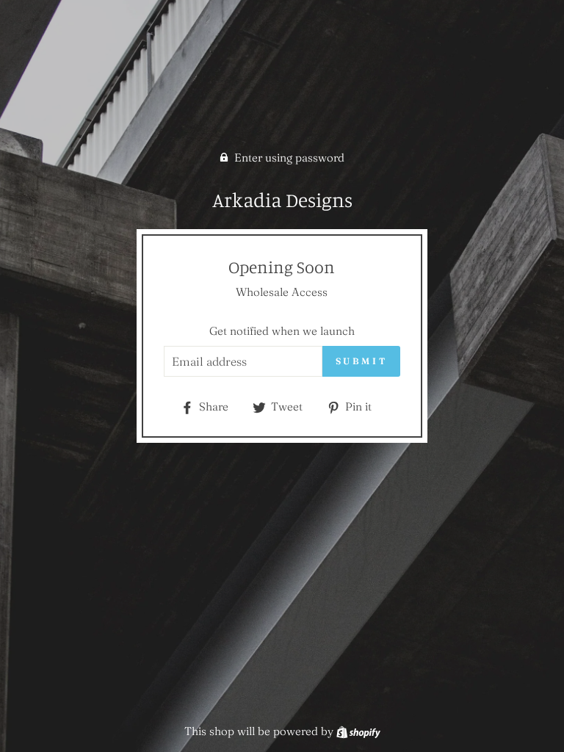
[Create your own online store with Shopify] (358, 731)
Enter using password (289, 157)
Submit (362, 360)
